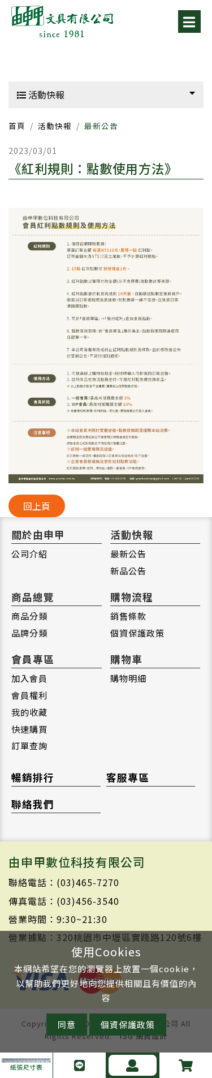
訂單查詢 (29, 745)
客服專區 (127, 777)
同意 (67, 1024)
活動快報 (45, 94)
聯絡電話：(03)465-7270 (63, 882)
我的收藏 (29, 712)
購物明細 (128, 678)
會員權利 (29, 695)
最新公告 (128, 553)
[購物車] (185, 1065)
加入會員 (29, 678)
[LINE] (79, 1065)
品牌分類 (29, 632)
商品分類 (29, 615)
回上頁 (36, 506)
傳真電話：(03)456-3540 (63, 901)
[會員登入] (132, 1065)
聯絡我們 (32, 804)
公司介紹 (29, 553)
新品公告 (128, 570)
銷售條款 (128, 615)
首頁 (16, 125)
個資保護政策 (137, 632)
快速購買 (29, 729)
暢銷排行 (32, 777)
